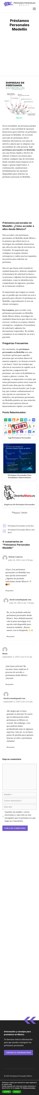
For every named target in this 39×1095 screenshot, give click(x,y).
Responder (10, 591)
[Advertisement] (19, 55)
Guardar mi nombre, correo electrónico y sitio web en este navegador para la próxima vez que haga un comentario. (20, 816)
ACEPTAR (6, 1091)
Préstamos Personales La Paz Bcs (21, 526)
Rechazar (16, 1091)
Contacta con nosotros (18, 1053)
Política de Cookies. (29, 1088)
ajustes (17, 1088)
